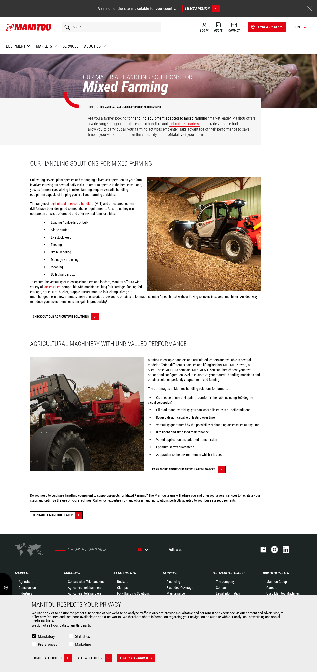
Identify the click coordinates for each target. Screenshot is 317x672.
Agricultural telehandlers (84, 588)
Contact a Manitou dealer (53, 515)
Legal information (228, 593)
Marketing (83, 644)
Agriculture (26, 582)
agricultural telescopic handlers (72, 204)
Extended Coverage (180, 588)
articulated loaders (184, 123)
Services (170, 573)
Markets (22, 573)
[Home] (29, 27)
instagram (272, 549)
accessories (52, 287)
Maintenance (176, 593)
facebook (260, 549)
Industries (25, 593)
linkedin (283, 549)
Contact (221, 588)
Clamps (122, 588)
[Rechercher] (66, 27)
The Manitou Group (228, 573)
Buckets (122, 582)
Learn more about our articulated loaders (183, 469)
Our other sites (276, 573)
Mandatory (46, 636)
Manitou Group (276, 582)
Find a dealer (270, 27)
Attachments (124, 573)
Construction (27, 588)
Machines (72, 573)
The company (225, 582)
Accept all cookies (134, 658)
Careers (271, 588)
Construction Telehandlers (86, 582)
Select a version (197, 8)
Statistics (82, 636)
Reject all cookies (48, 658)
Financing (173, 582)
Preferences (47, 644)
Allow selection (90, 658)
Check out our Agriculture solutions (61, 316)
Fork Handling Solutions (133, 593)
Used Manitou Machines (283, 593)
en (140, 549)
